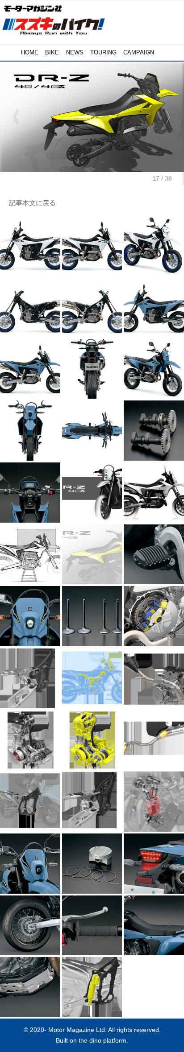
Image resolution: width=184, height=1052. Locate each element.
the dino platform (102, 1040)
